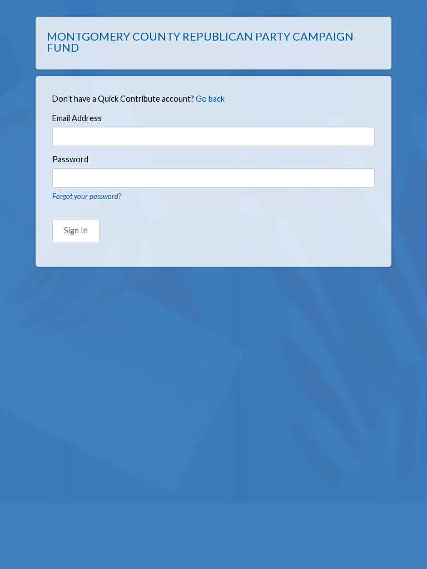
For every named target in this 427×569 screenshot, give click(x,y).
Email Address (77, 118)
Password (70, 159)
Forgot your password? (86, 196)
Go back (210, 98)
